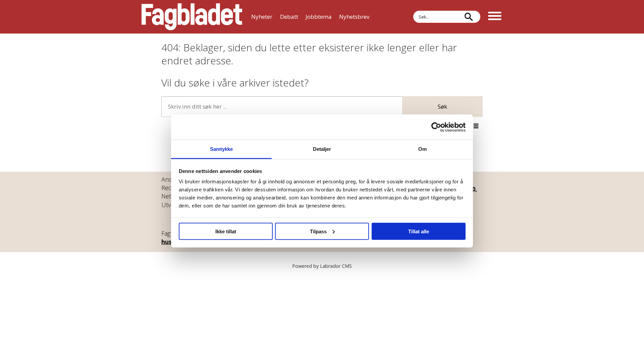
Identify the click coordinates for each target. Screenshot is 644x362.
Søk (442, 106)
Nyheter (261, 16)
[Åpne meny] (494, 16)
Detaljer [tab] (322, 149)
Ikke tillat (225, 231)
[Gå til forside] (192, 17)
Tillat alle (418, 231)
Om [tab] (422, 149)
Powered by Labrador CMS (322, 266)
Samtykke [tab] (221, 149)
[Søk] (468, 17)
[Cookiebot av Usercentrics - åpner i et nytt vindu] (436, 127)
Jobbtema (319, 16)
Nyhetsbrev (354, 16)
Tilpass (318, 231)
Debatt (289, 16)
